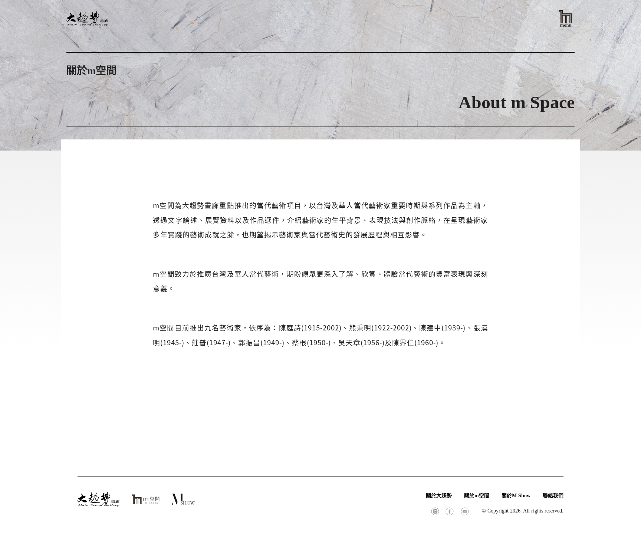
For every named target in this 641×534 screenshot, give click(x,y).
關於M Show (516, 495)
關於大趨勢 (439, 495)
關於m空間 (476, 495)
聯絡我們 (553, 495)
